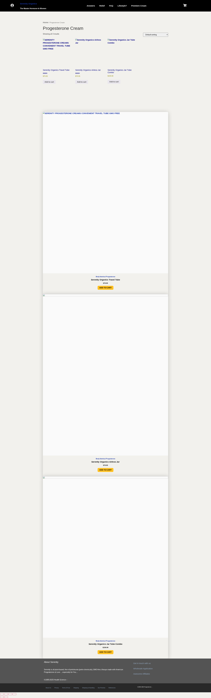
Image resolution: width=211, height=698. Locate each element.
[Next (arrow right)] (6, 697)
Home (45, 22)
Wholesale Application (143, 669)
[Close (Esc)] (14, 694)
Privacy (56, 688)
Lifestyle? (122, 6)
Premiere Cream (138, 6)
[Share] (10, 694)
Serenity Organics (28, 4)
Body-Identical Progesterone (105, 276)
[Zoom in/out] (2, 694)
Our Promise (101, 688)
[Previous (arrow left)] (2, 697)
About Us (48, 688)
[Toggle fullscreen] (6, 694)
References (112, 688)
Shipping (76, 688)
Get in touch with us (142, 663)
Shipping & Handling (88, 688)
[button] (91, 5)
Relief (102, 6)
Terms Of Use (66, 688)
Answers (91, 6)
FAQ (111, 6)
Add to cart (49, 82)
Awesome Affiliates (141, 674)
